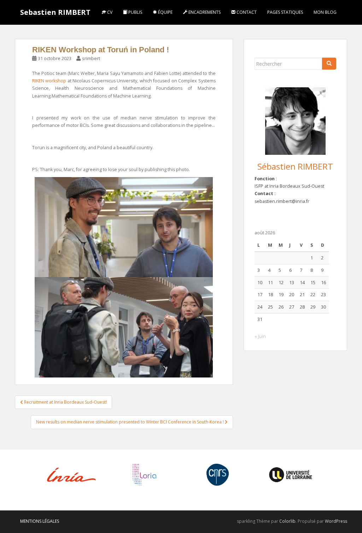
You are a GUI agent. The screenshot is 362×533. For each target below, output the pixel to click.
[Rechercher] (329, 64)
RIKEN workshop (49, 81)
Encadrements (204, 12)
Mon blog (325, 12)
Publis (134, 12)
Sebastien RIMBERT (55, 12)
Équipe (165, 12)
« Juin (260, 336)
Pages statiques (285, 12)
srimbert (91, 58)
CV (109, 12)
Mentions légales (39, 521)
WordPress (336, 521)
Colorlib (287, 521)
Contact (246, 12)
